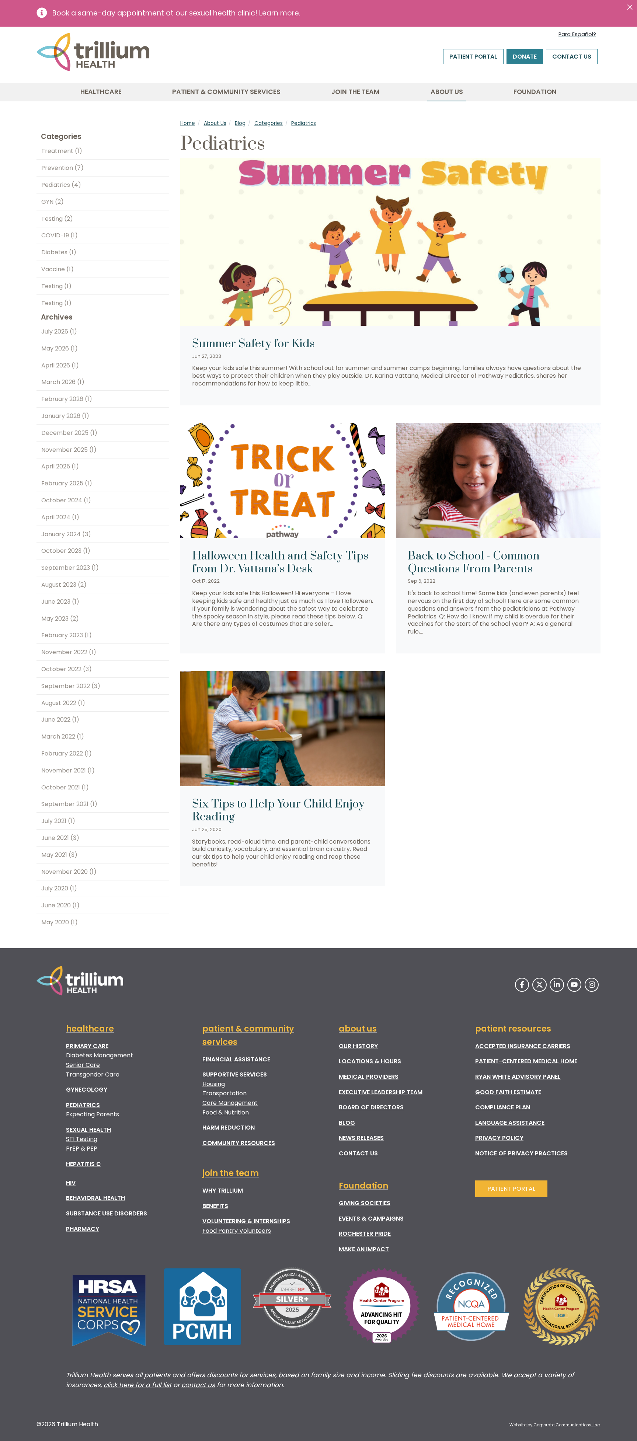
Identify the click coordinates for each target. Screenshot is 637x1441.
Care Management (230, 1103)
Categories (268, 123)
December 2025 (69, 433)
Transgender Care (92, 1074)
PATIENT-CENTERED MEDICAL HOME (526, 1061)
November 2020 (69, 872)
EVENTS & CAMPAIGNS (371, 1218)
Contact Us (571, 56)
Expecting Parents (92, 1114)
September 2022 (70, 686)
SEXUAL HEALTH (88, 1130)
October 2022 (66, 669)
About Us (447, 91)
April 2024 (60, 517)
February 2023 (66, 635)
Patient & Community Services (226, 91)
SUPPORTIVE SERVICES (234, 1074)
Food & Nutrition (225, 1112)
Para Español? (577, 34)
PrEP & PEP (81, 1148)
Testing (57, 218)
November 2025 (69, 450)
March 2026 (62, 382)
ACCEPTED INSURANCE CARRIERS (522, 1046)
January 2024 (66, 534)
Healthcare (101, 91)
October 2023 (65, 551)
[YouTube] (574, 985)
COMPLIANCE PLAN (502, 1107)
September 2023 (70, 568)
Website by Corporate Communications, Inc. (555, 1425)
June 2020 (60, 905)
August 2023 (64, 584)
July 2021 (58, 821)
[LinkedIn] (557, 985)
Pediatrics (303, 123)
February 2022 (66, 753)
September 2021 (69, 804)
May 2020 (59, 922)
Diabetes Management (99, 1055)
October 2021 (65, 787)
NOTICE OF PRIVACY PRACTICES (521, 1153)
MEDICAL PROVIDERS (368, 1076)
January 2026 (65, 416)
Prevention (62, 168)
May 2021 (59, 855)
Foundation (535, 91)
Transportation (224, 1093)
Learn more (279, 13)
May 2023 (60, 618)
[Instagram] (592, 985)
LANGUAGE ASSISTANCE (509, 1123)
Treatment (61, 151)
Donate (525, 56)
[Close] (630, 7)
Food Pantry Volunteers (236, 1231)
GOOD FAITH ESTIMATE (508, 1092)
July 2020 (59, 888)
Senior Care (83, 1065)
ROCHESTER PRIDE (365, 1233)
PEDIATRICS (83, 1105)
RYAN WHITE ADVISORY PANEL (518, 1076)
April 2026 (60, 365)
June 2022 (60, 719)
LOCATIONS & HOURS (370, 1061)
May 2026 (59, 348)
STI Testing (81, 1139)
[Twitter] (539, 985)
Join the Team (355, 91)
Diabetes (58, 252)
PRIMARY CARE (87, 1046)
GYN (52, 202)
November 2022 (68, 652)
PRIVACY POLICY (499, 1138)
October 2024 (66, 500)
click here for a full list (137, 1385)
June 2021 (60, 838)
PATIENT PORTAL (511, 1188)
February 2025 (66, 483)
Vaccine (57, 269)
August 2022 (63, 703)
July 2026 (59, 331)
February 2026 (66, 399)
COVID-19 (59, 235)
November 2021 (68, 770)
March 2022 (62, 736)
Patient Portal (473, 56)
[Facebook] (522, 985)
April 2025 (60, 466)
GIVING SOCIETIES (364, 1203)
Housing (213, 1084)
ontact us (200, 1385)
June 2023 (60, 601)
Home (187, 123)
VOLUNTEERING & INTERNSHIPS (246, 1221)
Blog (240, 123)
